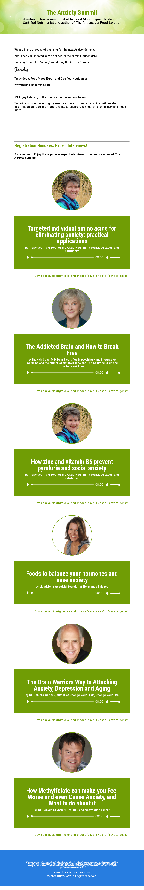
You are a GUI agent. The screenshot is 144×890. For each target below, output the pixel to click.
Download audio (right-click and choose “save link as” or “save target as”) (82, 275)
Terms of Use (70, 872)
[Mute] (107, 257)
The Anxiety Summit (72, 12)
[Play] (28, 257)
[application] (72, 257)
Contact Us (84, 872)
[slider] (114, 257)
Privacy (57, 872)
